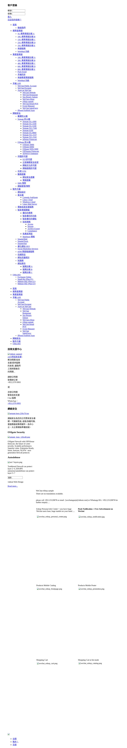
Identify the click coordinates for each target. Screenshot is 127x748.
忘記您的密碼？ (15, 20)
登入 (10, 17)
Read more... (13, 486)
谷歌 (15, 739)
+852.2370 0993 (14, 403)
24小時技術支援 (15, 357)
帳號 (10, 11)
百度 (15, 745)
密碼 (10, 14)
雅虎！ (16, 742)
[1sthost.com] (9, 734)
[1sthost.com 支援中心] (15, 354)
